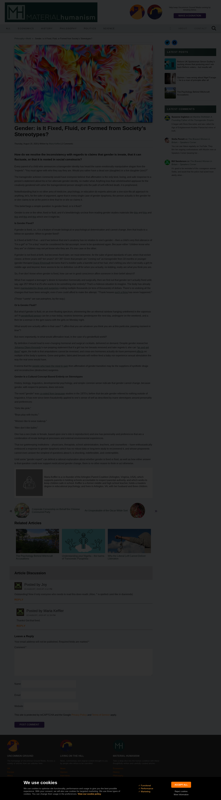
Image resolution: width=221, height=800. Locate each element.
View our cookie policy (89, 794)
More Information (181, 794)
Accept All (181, 785)
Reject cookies (181, 791)
